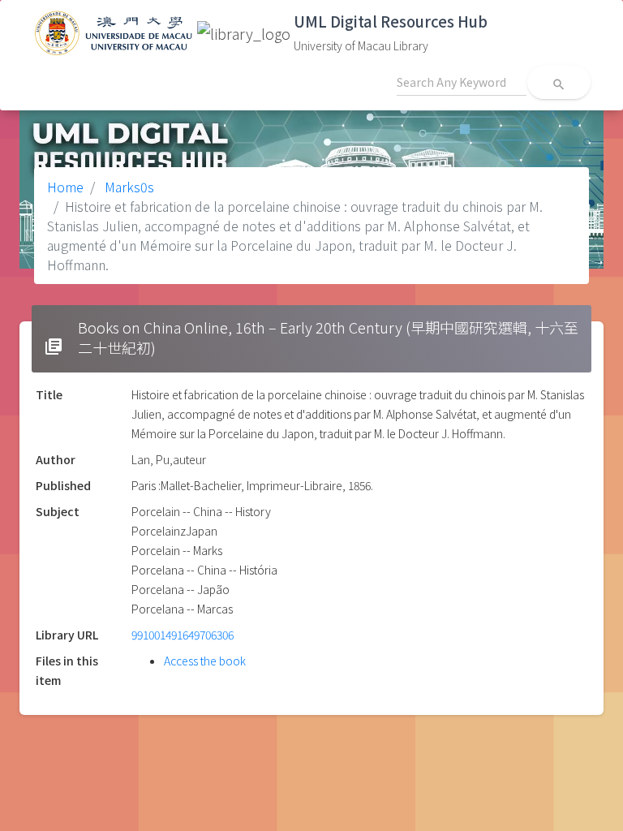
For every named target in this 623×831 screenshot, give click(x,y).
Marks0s (127, 186)
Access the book (205, 660)
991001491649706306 (182, 634)
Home (65, 186)
